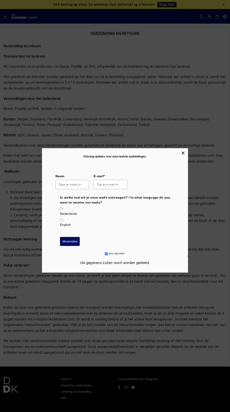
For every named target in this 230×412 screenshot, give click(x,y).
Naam (59, 176)
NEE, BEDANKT (117, 254)
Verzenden (69, 241)
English (65, 225)
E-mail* (99, 176)
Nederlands (68, 213)
